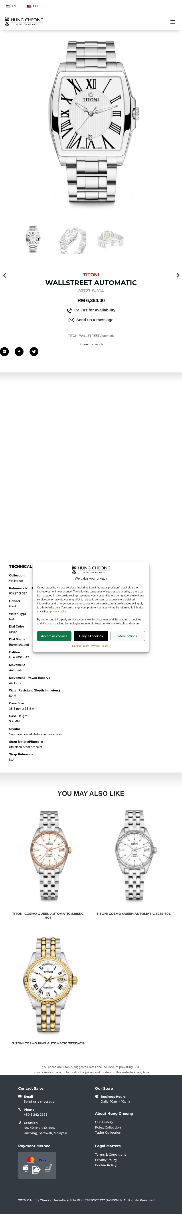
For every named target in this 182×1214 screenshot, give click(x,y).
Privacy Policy (99, 646)
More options (127, 636)
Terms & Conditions (110, 1155)
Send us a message (94, 320)
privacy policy (58, 611)
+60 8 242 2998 (35, 1115)
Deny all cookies (91, 636)
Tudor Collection (108, 1133)
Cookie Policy (80, 646)
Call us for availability (94, 310)
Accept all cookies (54, 636)
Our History (104, 1122)
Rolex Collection (108, 1127)
